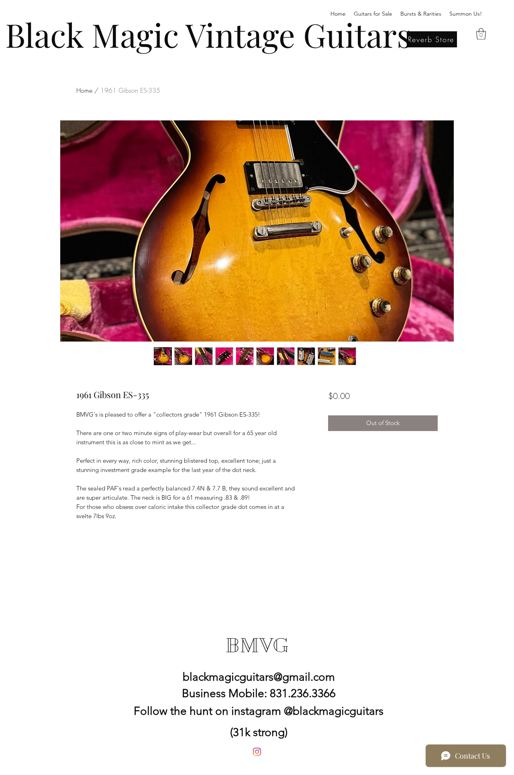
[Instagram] (257, 752)
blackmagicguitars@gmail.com (259, 676)
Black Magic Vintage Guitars (208, 34)
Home (84, 90)
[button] (481, 34)
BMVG (257, 645)
